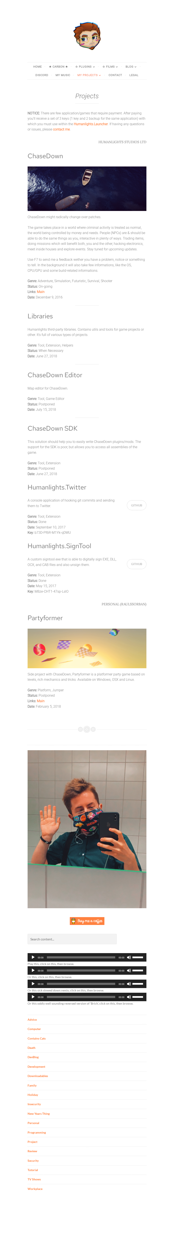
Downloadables (38, 1076)
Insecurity (34, 1104)
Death (31, 1047)
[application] (87, 957)
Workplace (35, 1189)
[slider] (138, 957)
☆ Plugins (83, 66)
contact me (61, 129)
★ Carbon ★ (58, 66)
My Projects (87, 75)
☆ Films (108, 66)
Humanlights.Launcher (91, 124)
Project (32, 1142)
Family (32, 1085)
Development (36, 1066)
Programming (37, 1132)
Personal (33, 1123)
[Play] (33, 957)
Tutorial (33, 1170)
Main (41, 292)
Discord (41, 75)
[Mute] (129, 957)
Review (32, 1151)
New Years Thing (39, 1113)
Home (37, 66)
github (136, 505)
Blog (129, 66)
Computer (34, 1029)
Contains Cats (37, 1038)
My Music (63, 75)
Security (33, 1160)
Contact (115, 75)
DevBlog (33, 1057)
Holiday (33, 1095)
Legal (134, 75)
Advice (32, 1019)
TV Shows (34, 1179)
